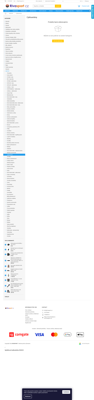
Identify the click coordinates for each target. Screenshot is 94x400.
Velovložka (9, 232)
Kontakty (27, 317)
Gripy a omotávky (11, 174)
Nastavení (28, 396)
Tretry (8, 182)
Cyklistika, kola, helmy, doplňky (12, 29)
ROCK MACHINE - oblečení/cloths (14, 150)
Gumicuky (9, 176)
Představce (9, 200)
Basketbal (7, 49)
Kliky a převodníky (11, 107)
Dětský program (10, 162)
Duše (8, 170)
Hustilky (9, 140)
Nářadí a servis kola (11, 152)
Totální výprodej (9, 67)
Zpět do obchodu (58, 41)
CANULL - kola (10, 87)
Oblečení (9, 148)
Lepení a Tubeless (11, 136)
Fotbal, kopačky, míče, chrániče (12, 33)
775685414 (46, 314)
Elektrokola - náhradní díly (13, 230)
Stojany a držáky (11, 166)
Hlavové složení (10, 178)
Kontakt (34, 328)
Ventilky (9, 156)
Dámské (7, 21)
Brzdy (8, 114)
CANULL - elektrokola (12, 91)
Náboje (8, 146)
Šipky (6, 65)
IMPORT (7, 71)
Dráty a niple (10, 164)
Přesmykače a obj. (11, 204)
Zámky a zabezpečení (12, 116)
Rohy (8, 218)
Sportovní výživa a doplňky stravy (13, 57)
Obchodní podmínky (50, 1)
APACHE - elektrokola (12, 85)
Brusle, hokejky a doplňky (11, 43)
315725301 (46, 312)
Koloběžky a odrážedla (10, 31)
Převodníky (9, 184)
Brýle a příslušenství (11, 144)
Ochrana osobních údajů (30, 320)
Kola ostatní (10, 75)
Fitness (7, 35)
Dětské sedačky (10, 110)
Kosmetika (9, 192)
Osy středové (10, 194)
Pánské (7, 25)
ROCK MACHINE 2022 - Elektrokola (15, 103)
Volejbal (7, 61)
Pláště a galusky (10, 210)
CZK (81, 1)
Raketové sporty (9, 47)
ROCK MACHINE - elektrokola (13, 172)
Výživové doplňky (11, 118)
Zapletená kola (10, 234)
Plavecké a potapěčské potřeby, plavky (14, 39)
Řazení (8, 124)
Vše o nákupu (39, 1)
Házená (7, 69)
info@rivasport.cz (48, 310)
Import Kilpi (9, 93)
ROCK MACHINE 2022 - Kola (13, 105)
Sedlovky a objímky (11, 198)
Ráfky (8, 216)
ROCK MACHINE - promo (12, 122)
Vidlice (8, 206)
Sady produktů (10, 224)
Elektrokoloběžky (11, 101)
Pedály (8, 190)
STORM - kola (10, 77)
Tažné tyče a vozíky (11, 112)
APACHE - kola (10, 83)
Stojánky (9, 212)
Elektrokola (8, 27)
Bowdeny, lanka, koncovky (13, 142)
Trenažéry (9, 73)
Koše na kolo (10, 168)
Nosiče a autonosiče (11, 202)
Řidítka (8, 222)
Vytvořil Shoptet (85, 343)
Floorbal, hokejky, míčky (10, 37)
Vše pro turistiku (9, 51)
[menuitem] (7, 11)
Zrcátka (9, 236)
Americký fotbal (9, 63)
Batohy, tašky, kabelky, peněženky (13, 41)
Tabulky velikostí (29, 319)
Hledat (58, 6)
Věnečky (9, 228)
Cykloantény (10, 154)
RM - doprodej (10, 79)
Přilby (8, 128)
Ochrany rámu (10, 186)
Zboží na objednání (11, 226)
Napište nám (28, 322)
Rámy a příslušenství (11, 158)
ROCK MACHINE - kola (12, 97)
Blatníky (9, 138)
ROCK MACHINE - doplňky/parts (14, 134)
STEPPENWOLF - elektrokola (13, 89)
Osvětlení (9, 130)
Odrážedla (9, 99)
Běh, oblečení (8, 45)
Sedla (8, 214)
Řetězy (8, 220)
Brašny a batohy (11, 132)
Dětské (7, 23)
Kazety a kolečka (11, 108)
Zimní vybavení (8, 53)
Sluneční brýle (8, 59)
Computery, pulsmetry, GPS (13, 126)
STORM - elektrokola (11, 81)
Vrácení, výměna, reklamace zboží (54, 328)
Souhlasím (66, 392)
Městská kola (10, 95)
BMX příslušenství (11, 196)
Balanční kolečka (11, 120)
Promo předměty (11, 208)
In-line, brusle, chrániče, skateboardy (13, 55)
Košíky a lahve (10, 160)
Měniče (8, 188)
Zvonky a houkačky (11, 180)
